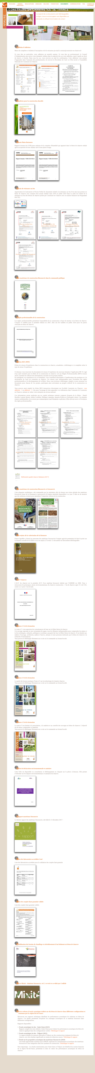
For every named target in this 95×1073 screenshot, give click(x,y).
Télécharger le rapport (58, 1031)
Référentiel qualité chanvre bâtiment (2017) (35, 477)
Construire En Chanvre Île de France (38, 9)
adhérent (28, 390)
